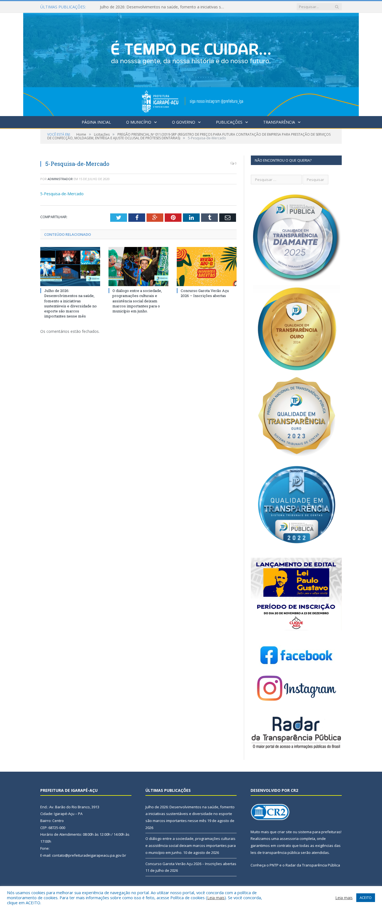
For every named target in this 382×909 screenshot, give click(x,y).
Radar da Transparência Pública (313, 865)
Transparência (279, 122)
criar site (284, 831)
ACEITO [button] (366, 897)
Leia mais (216, 897)
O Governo (183, 122)
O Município (138, 122)
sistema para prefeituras (319, 831)
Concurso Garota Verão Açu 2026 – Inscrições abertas (205, 293)
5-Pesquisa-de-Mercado (62, 193)
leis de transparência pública (275, 852)
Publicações (229, 122)
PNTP (274, 865)
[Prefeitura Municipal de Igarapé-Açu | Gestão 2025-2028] (191, 63)
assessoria (289, 838)
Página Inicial (96, 122)
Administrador (60, 179)
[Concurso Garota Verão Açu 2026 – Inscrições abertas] (207, 266)
